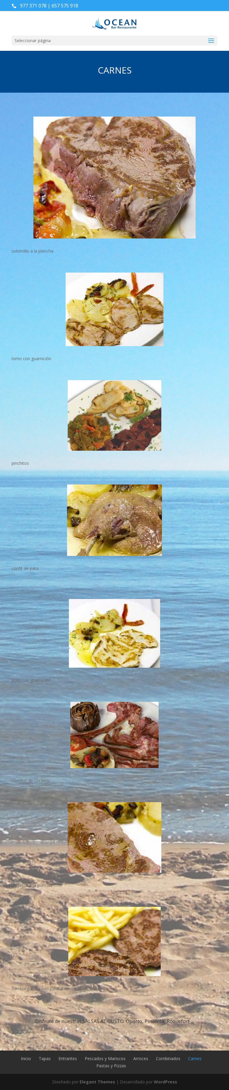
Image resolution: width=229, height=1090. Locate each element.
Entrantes (67, 1058)
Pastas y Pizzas (111, 1065)
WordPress (165, 1082)
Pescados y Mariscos (105, 1058)
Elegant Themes (97, 1082)
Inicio (26, 1058)
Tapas (45, 1058)
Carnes (195, 1058)
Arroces (140, 1058)
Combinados (168, 1058)
